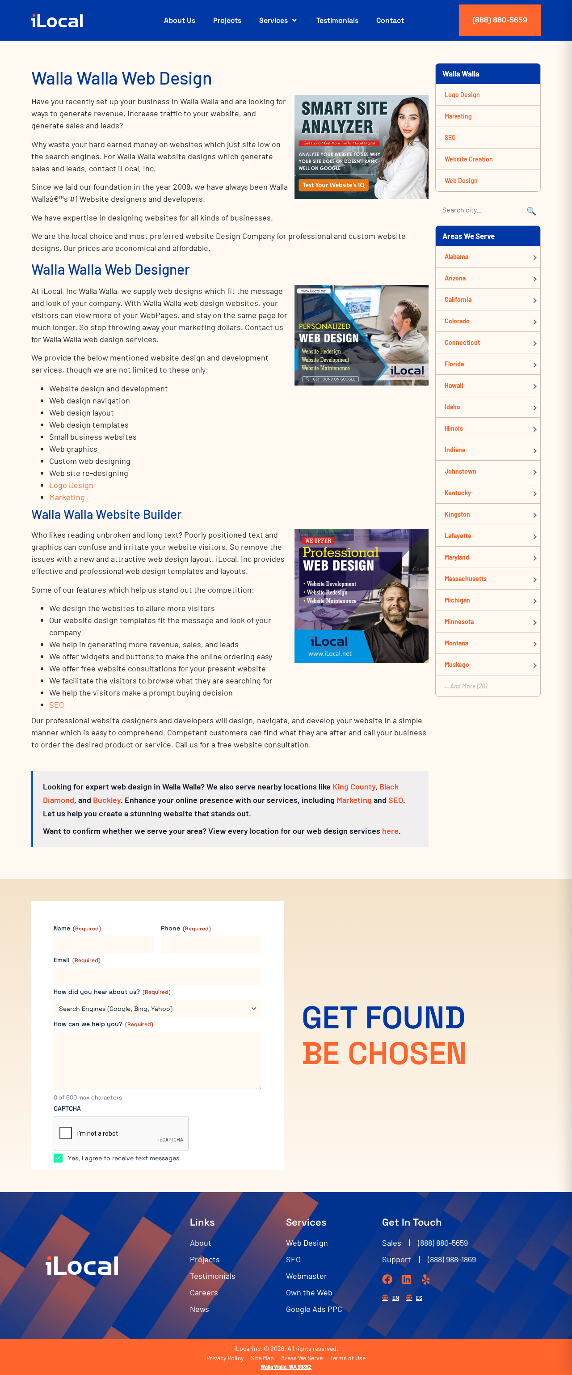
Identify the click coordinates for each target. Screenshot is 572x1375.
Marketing (67, 497)
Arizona (455, 278)
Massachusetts (466, 578)
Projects (227, 20)
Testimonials (337, 20)
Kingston (457, 514)
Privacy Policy (225, 1358)
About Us (179, 20)
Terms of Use (348, 1358)
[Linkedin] (406, 1279)
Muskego (457, 664)
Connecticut (462, 342)
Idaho (452, 407)
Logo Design (71, 485)
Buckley (107, 800)
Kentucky (458, 493)
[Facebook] (387, 1279)
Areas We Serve (302, 1358)
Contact (390, 20)
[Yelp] (426, 1279)
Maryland (457, 557)
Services (273, 20)
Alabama (456, 256)
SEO (56, 704)
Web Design (461, 180)
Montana (456, 643)
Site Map (262, 1358)
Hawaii (454, 385)
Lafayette (458, 535)
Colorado (457, 321)
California (458, 299)
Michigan (457, 600)
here (390, 831)
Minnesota (459, 621)
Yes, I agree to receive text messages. (124, 1158)
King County (353, 786)
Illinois (454, 428)
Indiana (455, 450)
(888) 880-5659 (499, 20)
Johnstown (460, 471)
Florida (454, 364)
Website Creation (469, 159)
